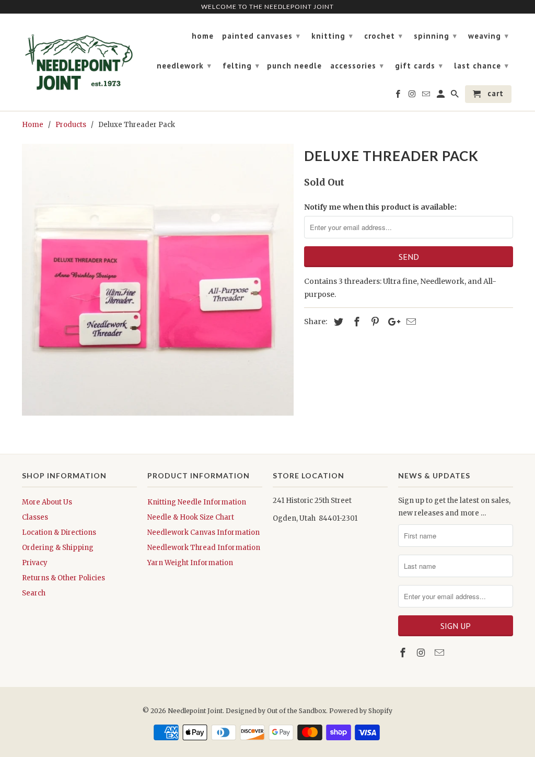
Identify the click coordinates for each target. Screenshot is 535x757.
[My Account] (441, 96)
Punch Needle (294, 66)
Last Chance (481, 66)
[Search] (455, 96)
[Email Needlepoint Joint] (440, 653)
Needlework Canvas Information (203, 532)
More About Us (47, 502)
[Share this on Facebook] (355, 322)
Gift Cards (419, 66)
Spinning (435, 36)
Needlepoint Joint (195, 711)
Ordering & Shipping (58, 547)
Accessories (357, 66)
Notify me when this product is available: (380, 207)
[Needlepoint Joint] (79, 58)
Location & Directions (59, 532)
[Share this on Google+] (391, 322)
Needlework (184, 66)
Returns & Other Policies (63, 578)
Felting (241, 66)
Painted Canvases (261, 36)
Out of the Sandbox (296, 711)
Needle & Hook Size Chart (190, 517)
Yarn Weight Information (190, 562)
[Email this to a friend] (409, 322)
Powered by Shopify (360, 711)
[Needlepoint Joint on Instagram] (422, 653)
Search (33, 593)
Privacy (35, 562)
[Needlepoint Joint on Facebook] (404, 653)
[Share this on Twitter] (337, 322)
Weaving (488, 36)
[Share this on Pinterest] (373, 322)
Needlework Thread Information (203, 547)
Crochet (383, 36)
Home (203, 36)
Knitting (332, 36)
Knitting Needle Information (196, 502)
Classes (35, 517)
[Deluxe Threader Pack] (158, 280)
